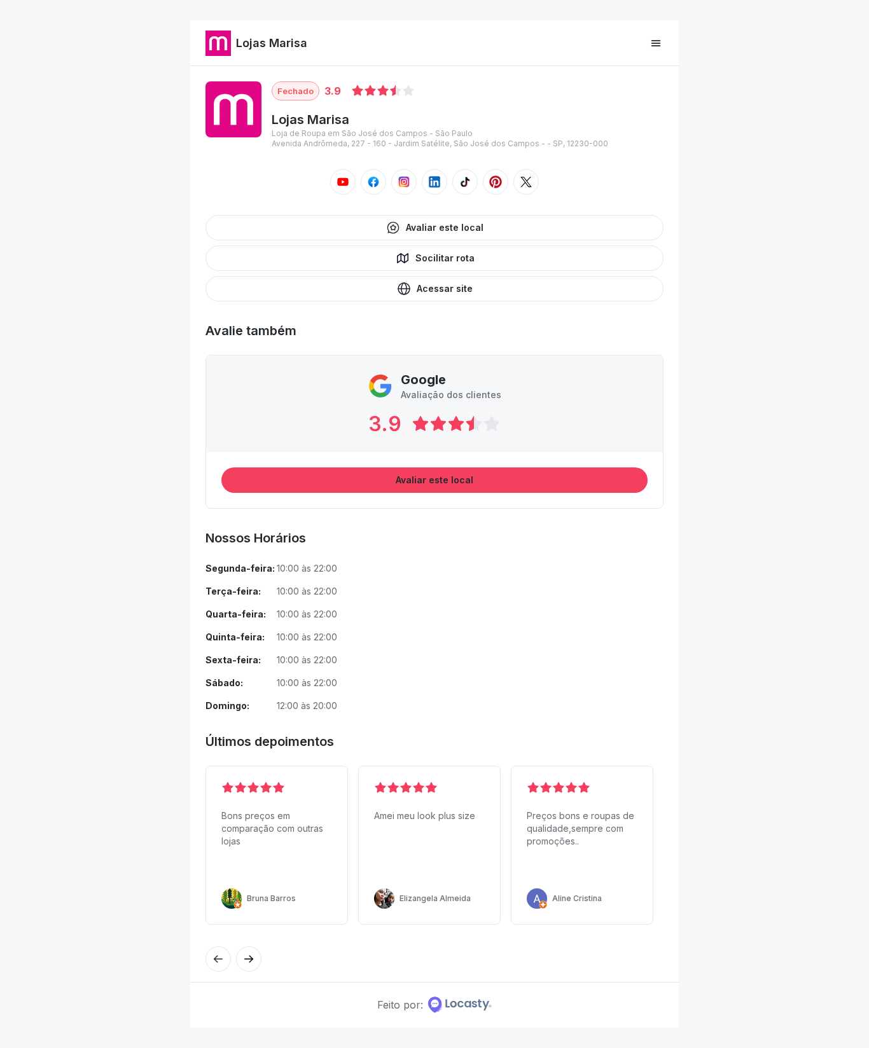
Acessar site (445, 288)
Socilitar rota (445, 257)
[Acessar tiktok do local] (465, 182)
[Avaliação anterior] (248, 959)
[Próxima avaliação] (218, 959)
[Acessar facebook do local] (373, 182)
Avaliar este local (444, 227)
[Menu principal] (656, 43)
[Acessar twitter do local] (526, 182)
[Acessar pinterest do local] (495, 182)
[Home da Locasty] (460, 1004)
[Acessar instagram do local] (404, 182)
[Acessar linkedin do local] (434, 182)
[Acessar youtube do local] (343, 182)
